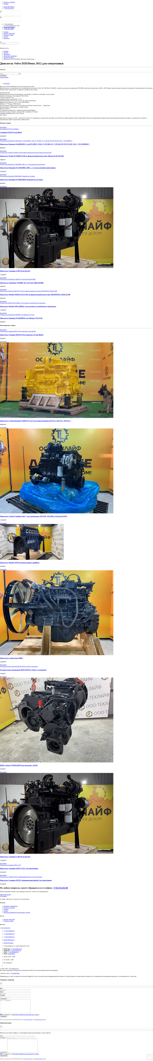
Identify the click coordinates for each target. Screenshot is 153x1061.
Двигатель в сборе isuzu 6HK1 (11, 658)
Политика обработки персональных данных (17, 912)
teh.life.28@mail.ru (9, 7)
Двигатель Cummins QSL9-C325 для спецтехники (19, 868)
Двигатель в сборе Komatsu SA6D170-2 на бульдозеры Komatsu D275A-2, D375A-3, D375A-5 (35, 421)
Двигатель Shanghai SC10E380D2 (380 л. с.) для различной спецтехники (28, 168)
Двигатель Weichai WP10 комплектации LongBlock (19, 563)
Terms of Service (39, 1019)
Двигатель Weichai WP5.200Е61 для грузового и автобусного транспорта (28, 306)
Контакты (6, 38)
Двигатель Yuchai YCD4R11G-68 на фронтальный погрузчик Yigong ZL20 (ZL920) (32, 156)
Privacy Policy (29, 1019)
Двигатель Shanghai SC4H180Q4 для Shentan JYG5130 (21, 318)
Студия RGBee (15, 973)
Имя (1, 988)
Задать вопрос (4, 77)
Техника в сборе (8, 35)
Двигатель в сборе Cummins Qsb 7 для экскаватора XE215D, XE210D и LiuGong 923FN (33, 516)
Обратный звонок (5, 894)
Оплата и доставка (9, 2)
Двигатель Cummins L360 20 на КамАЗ (15, 271)
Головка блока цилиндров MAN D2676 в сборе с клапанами (23, 670)
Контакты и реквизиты (10, 906)
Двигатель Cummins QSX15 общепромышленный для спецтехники (26, 880)
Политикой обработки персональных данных (25, 1014)
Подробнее (3, 127)
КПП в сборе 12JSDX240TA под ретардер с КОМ (18, 765)
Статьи (6, 36)
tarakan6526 (11, 953)
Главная (6, 32)
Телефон (2, 995)
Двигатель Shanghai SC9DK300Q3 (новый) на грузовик (21, 180)
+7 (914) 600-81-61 (9, 931)
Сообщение (3, 998)
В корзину (3, 75)
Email (1, 992)
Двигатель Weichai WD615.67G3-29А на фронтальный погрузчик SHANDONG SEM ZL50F (35, 294)
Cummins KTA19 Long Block (11, 132)
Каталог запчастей (9, 33)
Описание (7, 83)
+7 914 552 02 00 (9, 8)
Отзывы (6, 4)
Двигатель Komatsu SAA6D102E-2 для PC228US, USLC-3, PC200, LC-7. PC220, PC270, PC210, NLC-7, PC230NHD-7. (45, 144)
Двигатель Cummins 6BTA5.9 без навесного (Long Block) (21, 335)
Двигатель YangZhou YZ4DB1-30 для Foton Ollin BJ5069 (22, 283)
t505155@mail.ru (8, 943)
